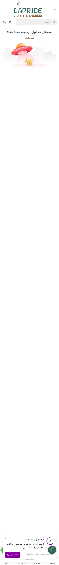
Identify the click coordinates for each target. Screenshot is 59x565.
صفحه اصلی (29, 38)
